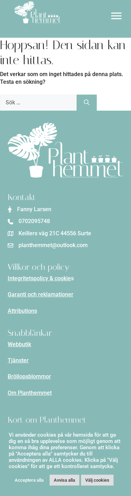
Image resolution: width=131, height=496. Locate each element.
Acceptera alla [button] (29, 480)
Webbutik (19, 344)
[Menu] (116, 16)
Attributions (22, 311)
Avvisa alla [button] (64, 480)
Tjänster (18, 360)
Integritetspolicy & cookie (39, 278)
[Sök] (87, 103)
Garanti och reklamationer (40, 294)
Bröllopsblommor (29, 376)
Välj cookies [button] (97, 480)
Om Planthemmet (30, 393)
